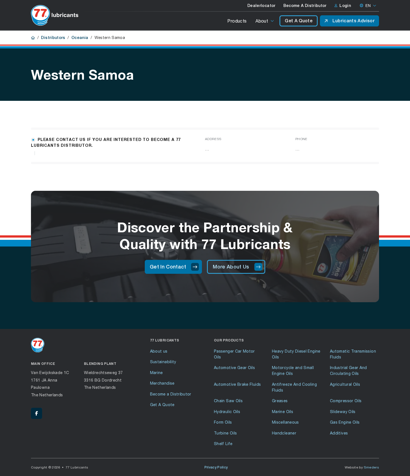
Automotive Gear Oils (234, 367)
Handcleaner (284, 433)
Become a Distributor (170, 394)
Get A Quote (298, 20)
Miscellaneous (285, 422)
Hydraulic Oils (227, 411)
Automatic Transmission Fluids (353, 354)
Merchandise (162, 383)
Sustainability (163, 361)
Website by (362, 467)
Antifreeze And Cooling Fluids (294, 387)
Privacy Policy (216, 467)
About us (159, 351)
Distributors (53, 37)
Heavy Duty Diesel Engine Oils (296, 354)
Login (345, 5)
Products (237, 20)
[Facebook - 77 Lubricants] (36, 413)
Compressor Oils (345, 400)
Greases (280, 400)
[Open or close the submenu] (272, 21)
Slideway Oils (343, 411)
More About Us (231, 267)
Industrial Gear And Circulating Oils (348, 370)
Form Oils (223, 422)
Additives (339, 433)
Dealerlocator (261, 5)
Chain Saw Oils (228, 400)
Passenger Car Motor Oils (234, 354)
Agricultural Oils (345, 384)
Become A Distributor (305, 5)
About (261, 20)
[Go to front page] (54, 15)
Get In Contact (168, 267)
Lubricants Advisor (353, 20)
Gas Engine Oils (345, 422)
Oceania (79, 37)
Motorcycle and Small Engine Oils (293, 370)
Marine (156, 372)
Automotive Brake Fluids (237, 384)
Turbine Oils (225, 433)
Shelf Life (223, 443)
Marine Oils (282, 411)
